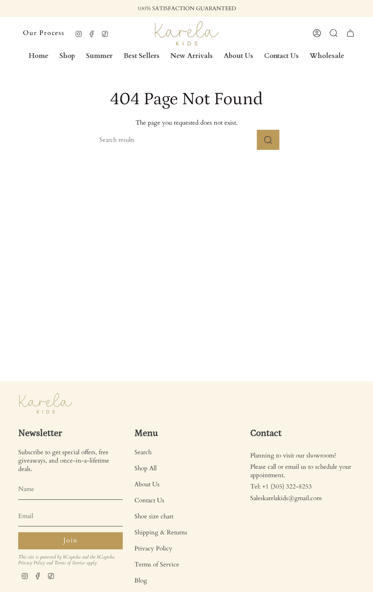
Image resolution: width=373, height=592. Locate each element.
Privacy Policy (31, 563)
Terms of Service (69, 563)
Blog (140, 580)
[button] (67, 56)
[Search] (268, 140)
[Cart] (350, 33)
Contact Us (149, 500)
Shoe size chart (153, 516)
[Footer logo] (45, 403)
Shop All (145, 468)
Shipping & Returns (160, 532)
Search (143, 452)
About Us (147, 484)
